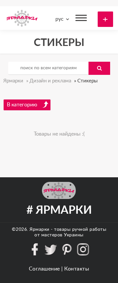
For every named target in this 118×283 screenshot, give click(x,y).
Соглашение (44, 269)
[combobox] (61, 19)
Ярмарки (39, 229)
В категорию (22, 104)
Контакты (76, 269)
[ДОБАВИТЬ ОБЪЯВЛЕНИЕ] (105, 19)
